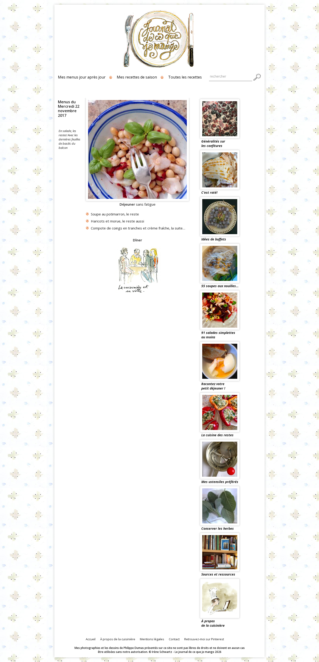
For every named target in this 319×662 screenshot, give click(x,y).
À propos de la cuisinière (117, 639)
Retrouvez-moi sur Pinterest (204, 639)
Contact (174, 639)
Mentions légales (152, 639)
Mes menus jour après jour (82, 77)
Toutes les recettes (185, 77)
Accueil (91, 639)
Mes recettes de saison (137, 77)
